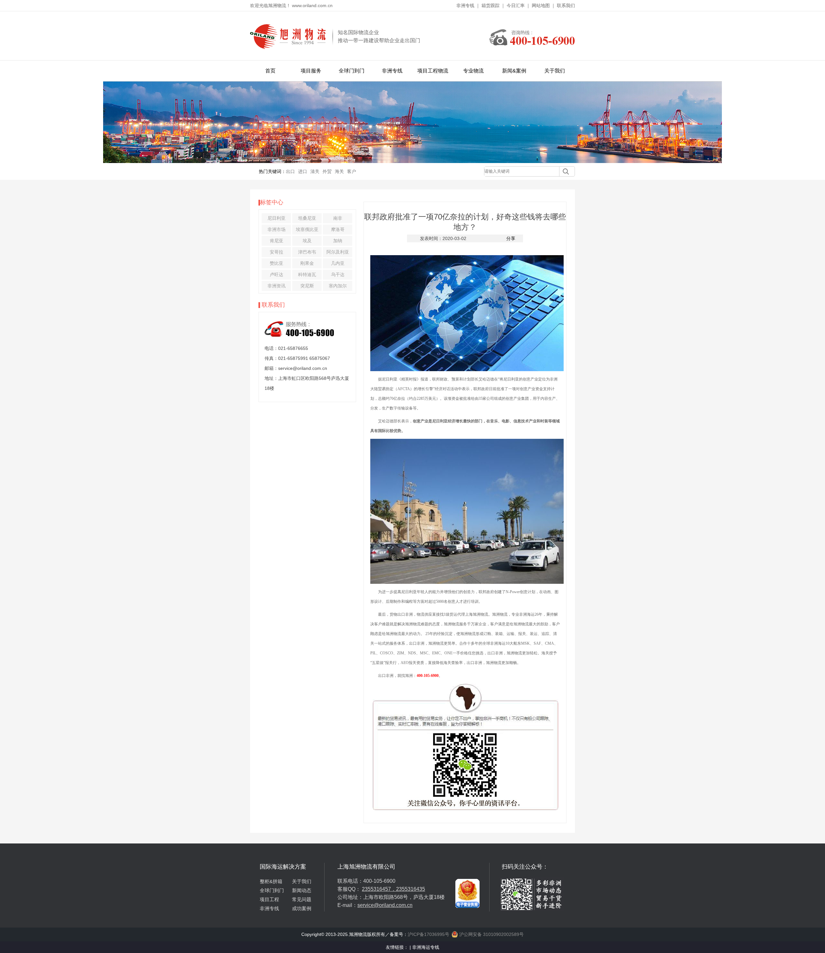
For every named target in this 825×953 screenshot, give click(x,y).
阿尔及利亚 (337, 252)
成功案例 (301, 908)
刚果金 (307, 263)
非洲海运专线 (425, 947)
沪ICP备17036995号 (428, 934)
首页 (270, 70)
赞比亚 (276, 263)
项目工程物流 (432, 70)
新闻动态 (301, 890)
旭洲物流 (480, 614)
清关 (314, 171)
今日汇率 (516, 5)
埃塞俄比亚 (307, 229)
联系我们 (566, 5)
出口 (290, 171)
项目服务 (311, 70)
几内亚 (338, 263)
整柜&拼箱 (271, 881)
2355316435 (410, 889)
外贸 (327, 171)
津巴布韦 (307, 252)
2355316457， (379, 889)
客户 (351, 171)
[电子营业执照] (467, 865)
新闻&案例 (514, 70)
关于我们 (554, 70)
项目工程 (269, 899)
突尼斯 (307, 285)
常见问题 (301, 899)
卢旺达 (276, 274)
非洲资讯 (276, 285)
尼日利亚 (276, 218)
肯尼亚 (276, 240)
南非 (337, 218)
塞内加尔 (338, 285)
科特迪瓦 (307, 274)
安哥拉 (276, 252)
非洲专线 (465, 5)
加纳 (337, 240)
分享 (510, 238)
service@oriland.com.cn (384, 905)
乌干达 (338, 274)
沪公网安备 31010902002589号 (491, 934)
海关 (339, 171)
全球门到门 (351, 70)
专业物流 (473, 70)
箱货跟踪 (490, 5)
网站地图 (541, 5)
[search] (564, 171)
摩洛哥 (338, 229)
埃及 (307, 240)
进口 (302, 171)
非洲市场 (276, 229)
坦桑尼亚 (307, 218)
